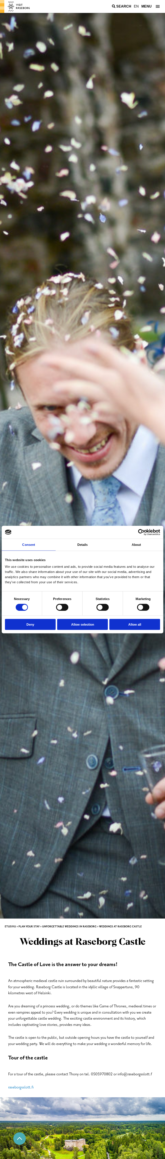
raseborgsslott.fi (21, 1087)
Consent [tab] (28, 544)
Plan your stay (29, 926)
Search (123, 6)
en (136, 6)
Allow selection (82, 624)
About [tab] (136, 544)
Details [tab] (82, 544)
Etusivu (10, 926)
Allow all (134, 624)
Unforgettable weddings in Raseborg (69, 926)
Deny (30, 624)
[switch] (62, 607)
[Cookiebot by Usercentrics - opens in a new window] (141, 532)
